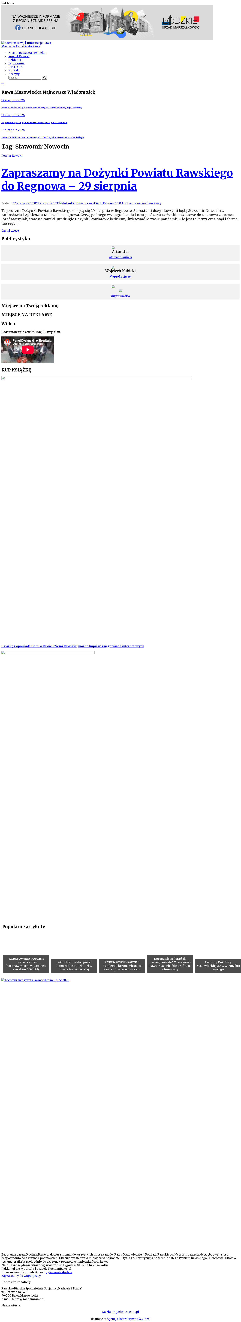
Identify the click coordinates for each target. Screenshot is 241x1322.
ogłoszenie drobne (59, 1272)
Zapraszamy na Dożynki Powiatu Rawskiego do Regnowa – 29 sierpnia (117, 179)
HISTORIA (15, 67)
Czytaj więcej (10, 230)
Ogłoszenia (16, 63)
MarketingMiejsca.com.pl (120, 1312)
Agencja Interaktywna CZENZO (128, 1319)
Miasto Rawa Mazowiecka (26, 52)
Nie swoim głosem (120, 276)
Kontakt (14, 70)
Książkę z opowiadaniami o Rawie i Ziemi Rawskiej (39, 646)
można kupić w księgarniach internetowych (111, 646)
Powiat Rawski (18, 56)
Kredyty (14, 74)
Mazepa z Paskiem (120, 257)
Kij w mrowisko (120, 296)
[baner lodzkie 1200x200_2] (107, 39)
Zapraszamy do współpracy (20, 1275)
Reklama (14, 60)
